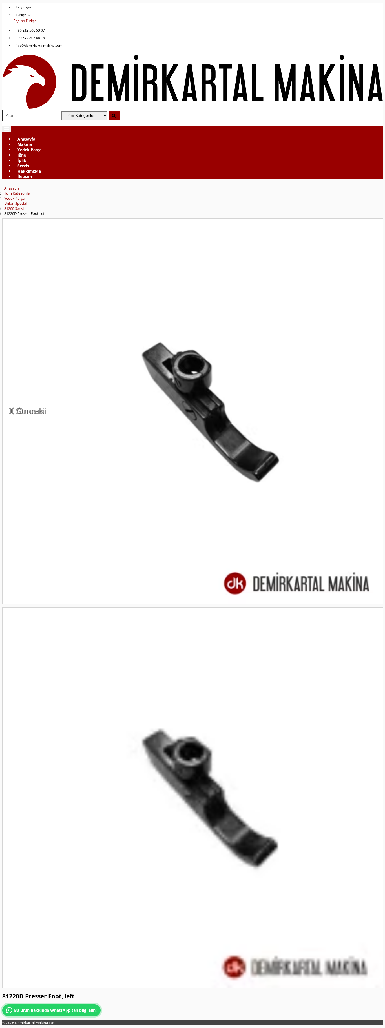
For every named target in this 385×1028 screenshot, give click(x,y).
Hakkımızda (29, 171)
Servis (23, 165)
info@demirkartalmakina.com (39, 45)
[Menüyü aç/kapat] (6, 129)
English (19, 20)
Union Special (15, 203)
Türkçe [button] (21, 14)
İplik (21, 160)
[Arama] (114, 115)
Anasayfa (26, 139)
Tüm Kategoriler (17, 193)
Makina (24, 144)
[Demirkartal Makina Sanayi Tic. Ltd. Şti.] (192, 107)
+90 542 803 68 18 (30, 37)
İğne (21, 155)
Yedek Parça (29, 149)
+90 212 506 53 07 (30, 30)
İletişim (24, 176)
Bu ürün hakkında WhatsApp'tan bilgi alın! (55, 1010)
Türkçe (31, 20)
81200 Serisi (14, 208)
